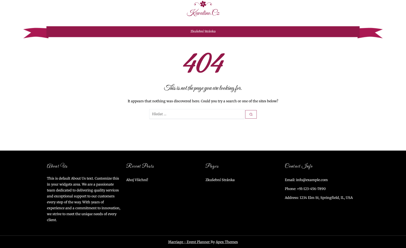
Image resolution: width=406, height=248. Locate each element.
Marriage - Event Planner (189, 242)
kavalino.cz (203, 13)
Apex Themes (227, 242)
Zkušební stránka (203, 31)
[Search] (251, 114)
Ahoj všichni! (137, 180)
